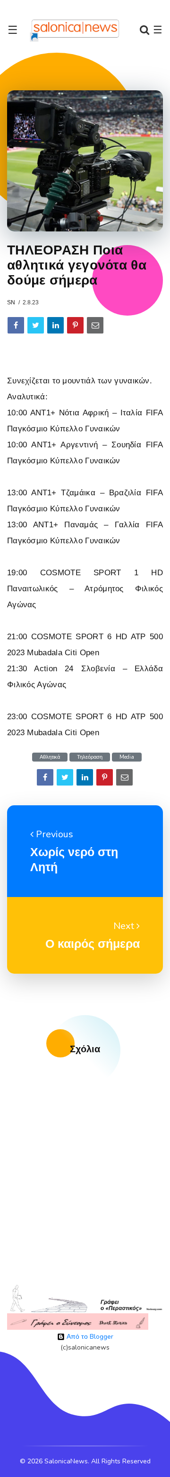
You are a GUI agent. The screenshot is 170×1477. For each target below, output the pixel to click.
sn (11, 302)
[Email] (95, 325)
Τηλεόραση (89, 757)
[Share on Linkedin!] (55, 325)
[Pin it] (75, 325)
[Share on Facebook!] (16, 325)
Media (126, 757)
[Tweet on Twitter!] (35, 325)
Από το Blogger (89, 1336)
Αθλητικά (50, 757)
